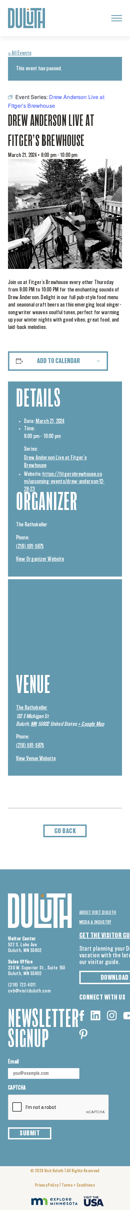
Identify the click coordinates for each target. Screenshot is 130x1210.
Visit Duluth (54, 1171)
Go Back (65, 831)
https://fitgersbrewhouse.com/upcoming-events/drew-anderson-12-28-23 (64, 481)
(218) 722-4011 (22, 984)
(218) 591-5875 (30, 546)
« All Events (19, 53)
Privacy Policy (46, 1185)
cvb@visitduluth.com (29, 990)
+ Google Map (91, 724)
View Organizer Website (40, 559)
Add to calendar (58, 361)
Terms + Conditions (78, 1185)
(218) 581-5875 (30, 745)
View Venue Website (36, 758)
